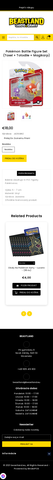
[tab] (26, 173)
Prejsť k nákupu (26, 7)
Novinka (6, 144)
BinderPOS (33, 468)
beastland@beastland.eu (26, 382)
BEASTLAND (26, 336)
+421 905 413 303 (26, 369)
